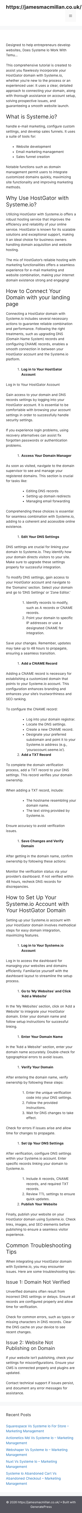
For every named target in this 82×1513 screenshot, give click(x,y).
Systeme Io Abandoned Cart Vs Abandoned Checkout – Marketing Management (33, 1478)
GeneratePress (41, 1507)
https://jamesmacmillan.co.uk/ (44, 7)
